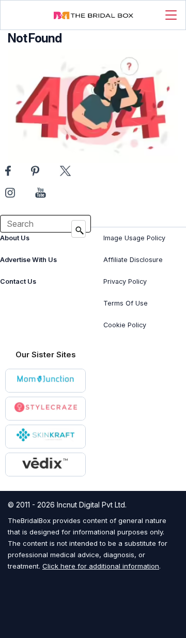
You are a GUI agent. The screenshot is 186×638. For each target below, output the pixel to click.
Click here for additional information (100, 566)
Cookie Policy (124, 325)
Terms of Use (125, 303)
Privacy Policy (125, 281)
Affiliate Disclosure (133, 260)
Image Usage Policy (134, 238)
